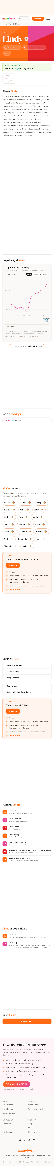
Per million (43, 274)
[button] (27, 1021)
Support (48, 1162)
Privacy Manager (37, 1162)
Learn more (14, 589)
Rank (29, 274)
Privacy (26, 1162)
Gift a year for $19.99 (16, 1084)
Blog (30, 1123)
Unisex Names (9, 1113)
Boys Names (8, 1109)
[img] (27, 298)
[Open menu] (48, 18)
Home (5, 24)
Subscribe (38, 19)
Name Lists (33, 1105)
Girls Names (8, 1105)
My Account (8, 1132)
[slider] (45, 320)
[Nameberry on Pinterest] (29, 1140)
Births (36, 274)
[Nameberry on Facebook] (24, 1140)
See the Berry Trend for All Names (27, 346)
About (31, 1128)
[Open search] (23, 18)
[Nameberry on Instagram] (34, 1140)
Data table (11, 327)
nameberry (27, 1150)
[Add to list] (26, 39)
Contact (32, 1132)
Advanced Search (36, 1109)
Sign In (5, 1128)
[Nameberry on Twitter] (20, 1140)
